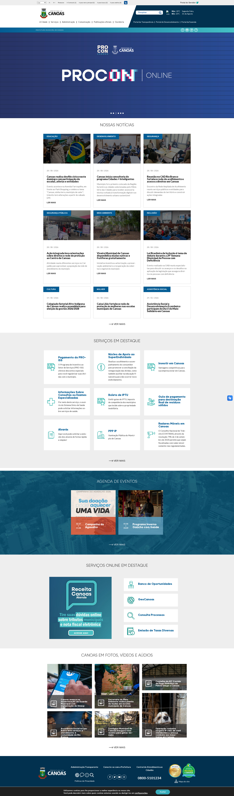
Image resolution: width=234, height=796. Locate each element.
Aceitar (163, 791)
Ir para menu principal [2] (87, 2)
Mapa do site (184, 781)
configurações (141, 793)
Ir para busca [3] (102, 2)
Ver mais (119, 324)
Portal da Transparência (143, 22)
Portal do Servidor (188, 2)
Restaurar (61, 2)
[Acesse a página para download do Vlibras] (125, 2)
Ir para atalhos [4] (115, 2)
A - (50, 2)
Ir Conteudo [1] (71, 2)
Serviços (54, 22)
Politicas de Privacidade (85, 781)
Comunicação (84, 22)
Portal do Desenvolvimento (167, 22)
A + (54, 2)
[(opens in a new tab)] (117, 75)
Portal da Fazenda (188, 22)
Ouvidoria (119, 22)
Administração (68, 22)
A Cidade (43, 22)
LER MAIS (51, 203)
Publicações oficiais (102, 22)
